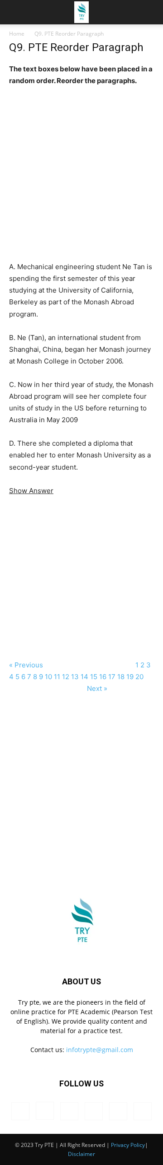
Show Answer (31, 490)
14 (84, 676)
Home (16, 33)
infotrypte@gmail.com (99, 1049)
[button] (150, 12)
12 (65, 676)
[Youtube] (143, 1111)
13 (75, 676)
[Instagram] (45, 1111)
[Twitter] (118, 1111)
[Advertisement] (81, 168)
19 (130, 676)
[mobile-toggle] (15, 12)
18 (121, 676)
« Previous (27, 665)
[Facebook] (20, 1111)
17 (111, 676)
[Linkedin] (69, 1111)
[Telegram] (94, 1111)
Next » (97, 688)
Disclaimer (81, 1154)
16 (102, 676)
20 (139, 676)
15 (93, 676)
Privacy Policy (128, 1145)
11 (57, 676)
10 (48, 676)
